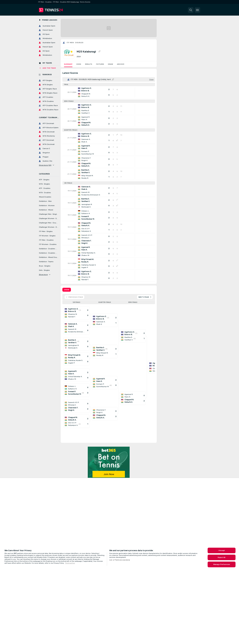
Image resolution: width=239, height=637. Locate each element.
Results (88, 64)
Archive (120, 64)
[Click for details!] (108, 92)
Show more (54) (45, 165)
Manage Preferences (221, 564)
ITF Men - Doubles (75, 43)
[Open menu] (197, 10)
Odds (78, 64)
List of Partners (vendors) (119, 560)
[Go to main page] (58, 10)
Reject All (221, 557)
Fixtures (100, 64)
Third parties (70, 563)
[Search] (191, 10)
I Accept (221, 550)
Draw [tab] (66, 290)
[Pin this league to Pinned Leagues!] (99, 51)
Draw (110, 64)
